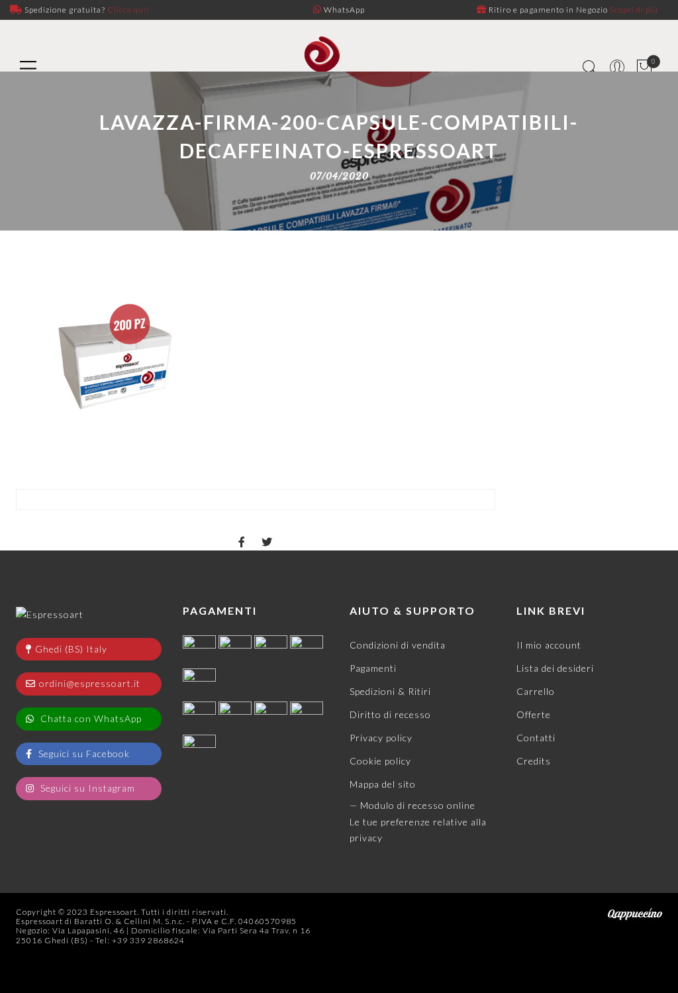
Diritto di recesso (390, 714)
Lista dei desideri (555, 668)
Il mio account (548, 645)
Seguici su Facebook (83, 753)
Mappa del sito (383, 784)
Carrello (535, 691)
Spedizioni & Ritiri (390, 691)
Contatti (536, 737)
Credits (533, 760)
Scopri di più (634, 10)
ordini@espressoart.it (89, 683)
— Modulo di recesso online (412, 805)
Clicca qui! (128, 10)
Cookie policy (380, 760)
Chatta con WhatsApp (90, 718)
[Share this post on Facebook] (242, 530)
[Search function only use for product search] (590, 68)
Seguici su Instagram (86, 788)
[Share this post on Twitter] (267, 530)
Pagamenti (373, 668)
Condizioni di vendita (398, 645)
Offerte (533, 714)
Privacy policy (381, 737)
